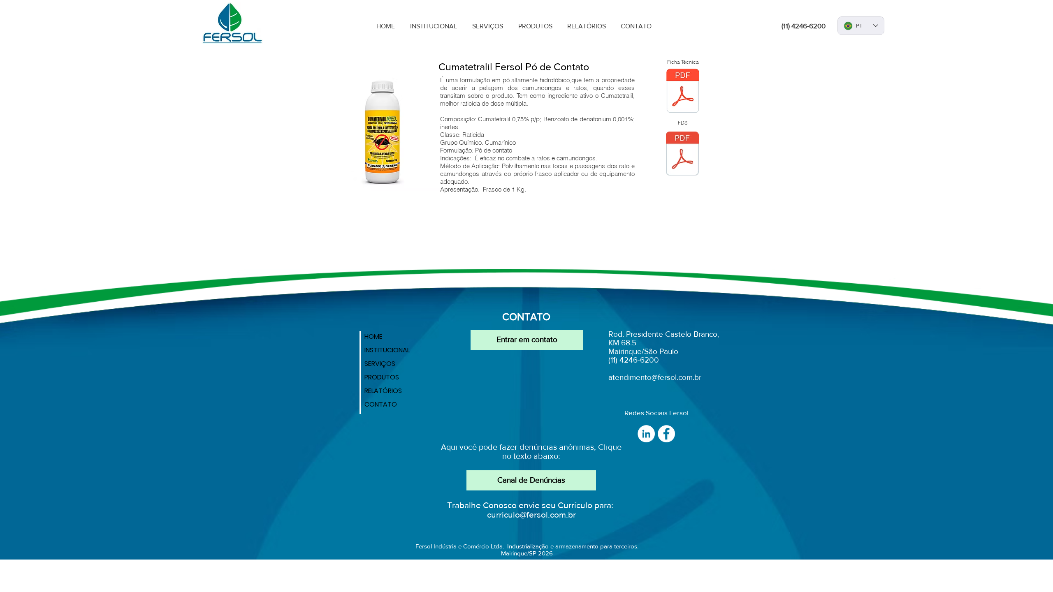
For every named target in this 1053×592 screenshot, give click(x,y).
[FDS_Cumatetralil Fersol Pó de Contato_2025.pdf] (682, 154)
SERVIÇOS (379, 363)
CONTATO (380, 404)
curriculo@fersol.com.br (531, 514)
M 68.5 (624, 342)
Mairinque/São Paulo (643, 351)
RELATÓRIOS (383, 390)
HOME (373, 336)
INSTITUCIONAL (387, 350)
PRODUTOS (381, 377)
